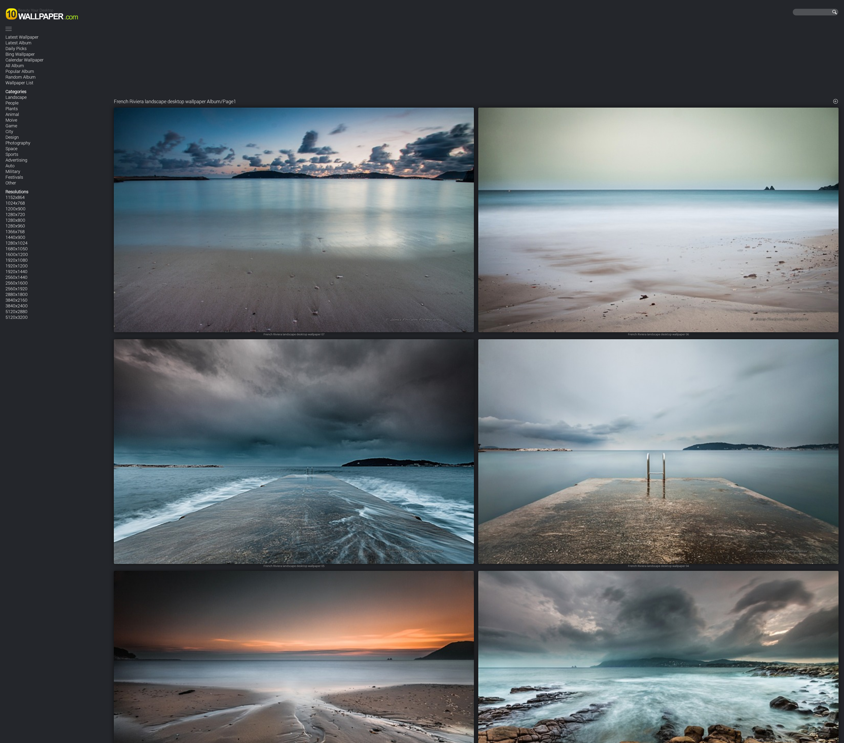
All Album (14, 65)
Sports (11, 154)
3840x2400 (16, 305)
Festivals (14, 177)
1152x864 (15, 197)
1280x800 (15, 220)
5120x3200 (16, 317)
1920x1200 (16, 266)
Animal (12, 114)
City (9, 131)
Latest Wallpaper (21, 37)
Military (12, 171)
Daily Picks (16, 48)
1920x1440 (16, 271)
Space (11, 148)
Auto (10, 165)
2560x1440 (16, 277)
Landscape (16, 97)
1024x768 (15, 203)
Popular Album (19, 71)
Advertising (16, 160)
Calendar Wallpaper (24, 60)
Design (12, 137)
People (11, 103)
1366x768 (15, 231)
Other (10, 183)
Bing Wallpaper (20, 54)
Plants (11, 108)
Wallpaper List (19, 82)
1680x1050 (16, 248)
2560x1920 (16, 288)
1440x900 (15, 237)
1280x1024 (16, 243)
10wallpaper (56, 12)
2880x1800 (16, 294)
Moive (11, 120)
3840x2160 (16, 300)
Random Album (20, 77)
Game (11, 125)
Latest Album (18, 42)
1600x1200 (16, 254)
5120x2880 (16, 311)
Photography (17, 143)
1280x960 (15, 226)
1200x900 (15, 208)
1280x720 (15, 214)
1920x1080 (16, 260)
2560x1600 (16, 283)
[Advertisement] (476, 63)
